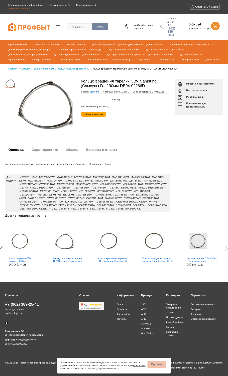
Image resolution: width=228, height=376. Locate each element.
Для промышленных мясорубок (124, 54)
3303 (144, 304)
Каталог (170, 327)
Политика (122, 309)
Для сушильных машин (160, 54)
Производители (17, 44)
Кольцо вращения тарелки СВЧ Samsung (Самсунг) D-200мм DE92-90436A (80, 260)
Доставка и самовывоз (203, 304)
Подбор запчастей (86, 5)
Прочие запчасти (76, 44)
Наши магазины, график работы (26, 5)
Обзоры (72, 150)
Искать (100, 26)
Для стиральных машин (47, 44)
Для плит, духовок (102, 44)
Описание (16, 150)
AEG (143, 314)
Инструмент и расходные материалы (190, 44)
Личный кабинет (175, 322)
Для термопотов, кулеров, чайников (27, 54)
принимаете (139, 365)
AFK (143, 319)
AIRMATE (146, 323)
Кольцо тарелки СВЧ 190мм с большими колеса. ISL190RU (169, 260)
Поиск (120, 304)
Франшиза (196, 314)
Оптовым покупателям (203, 319)
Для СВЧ (176, 49)
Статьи (170, 312)
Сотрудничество (58, 5)
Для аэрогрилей (166, 59)
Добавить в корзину (93, 114)
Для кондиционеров (65, 54)
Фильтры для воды (42, 59)
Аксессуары (95, 49)
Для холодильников (129, 44)
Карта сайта (123, 314)
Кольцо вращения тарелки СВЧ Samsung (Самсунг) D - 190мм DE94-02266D (36, 260)
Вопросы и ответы (101, 150)
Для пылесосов (154, 44)
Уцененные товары (121, 59)
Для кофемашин (96, 59)
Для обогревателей (69, 59)
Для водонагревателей (70, 49)
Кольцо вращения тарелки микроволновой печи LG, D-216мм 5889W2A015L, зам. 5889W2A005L (125, 260)
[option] (46, 104)
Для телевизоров (155, 49)
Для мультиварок (189, 54)
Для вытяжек (212, 59)
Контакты (122, 319)
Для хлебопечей (91, 54)
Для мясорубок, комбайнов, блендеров (29, 49)
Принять (157, 364)
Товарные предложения (173, 306)
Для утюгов (145, 59)
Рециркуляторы (190, 59)
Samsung (94, 91)
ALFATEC (146, 328)
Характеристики (45, 150)
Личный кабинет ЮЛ (19, 8)
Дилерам (196, 309)
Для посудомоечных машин (124, 49)
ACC (143, 309)
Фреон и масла (16, 59)
